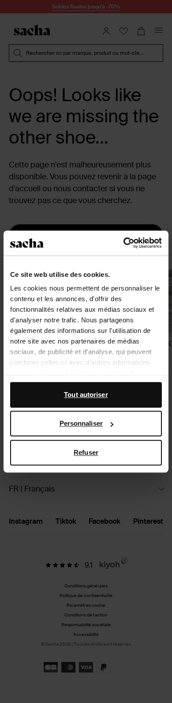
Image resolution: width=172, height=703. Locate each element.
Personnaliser (81, 423)
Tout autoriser (86, 394)
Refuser (86, 452)
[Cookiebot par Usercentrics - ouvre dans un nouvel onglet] (124, 243)
